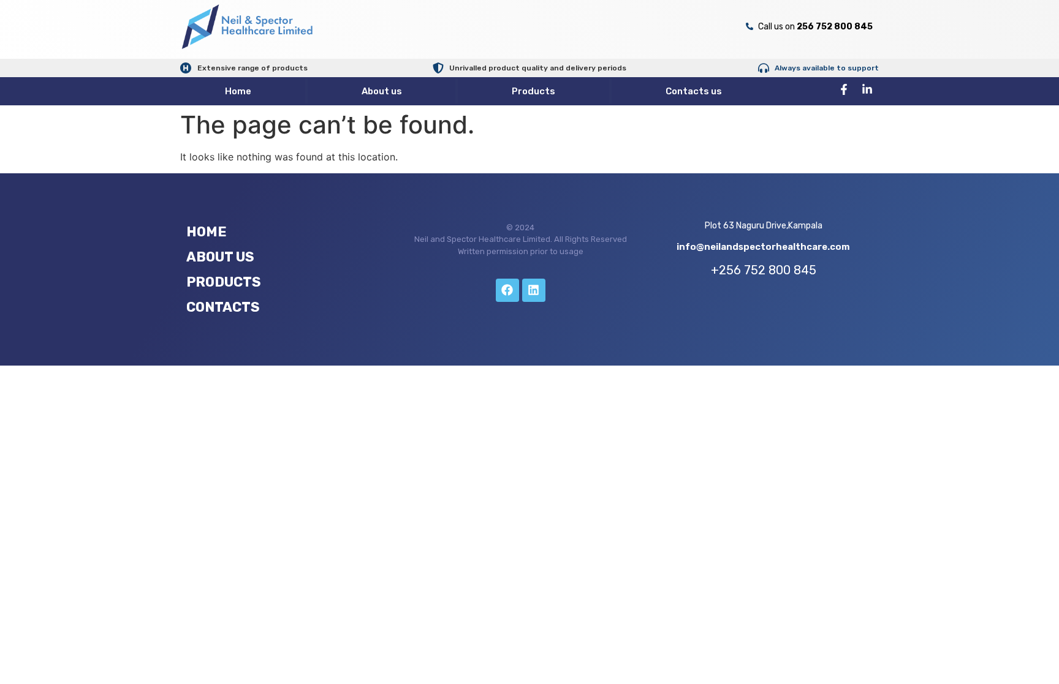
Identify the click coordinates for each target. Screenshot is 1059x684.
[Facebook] (507, 290)
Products (533, 91)
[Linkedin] (533, 290)
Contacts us (694, 91)
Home (238, 91)
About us (382, 91)
